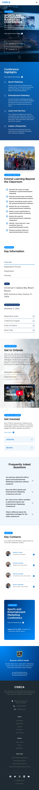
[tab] (19, 262)
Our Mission (19, 720)
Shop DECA (19, 748)
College (19, 726)
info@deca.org (21, 709)
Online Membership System (19, 757)
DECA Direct (19, 742)
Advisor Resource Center (19, 763)
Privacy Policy (19, 783)
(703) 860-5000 (21, 706)
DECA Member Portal (19, 760)
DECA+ (19, 745)
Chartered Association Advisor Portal (19, 766)
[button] (19, 480)
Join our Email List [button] (19, 673)
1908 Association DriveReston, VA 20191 (21, 702)
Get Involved (19, 732)
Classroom (19, 729)
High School (19, 723)
